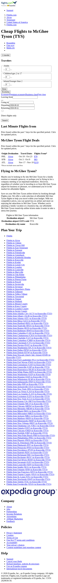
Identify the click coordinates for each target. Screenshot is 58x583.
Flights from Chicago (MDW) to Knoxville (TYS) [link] (27, 406)
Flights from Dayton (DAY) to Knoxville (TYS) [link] (27, 345)
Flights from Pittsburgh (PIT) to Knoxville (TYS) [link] (27, 445)
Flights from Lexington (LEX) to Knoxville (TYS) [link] (28, 396)
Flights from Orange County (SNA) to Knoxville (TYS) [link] (30, 474)
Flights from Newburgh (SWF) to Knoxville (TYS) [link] (28, 479)
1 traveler (5, 55)
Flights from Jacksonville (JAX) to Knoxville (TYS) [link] (28, 387)
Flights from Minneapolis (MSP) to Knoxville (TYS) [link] (28, 421)
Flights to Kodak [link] (13, 262)
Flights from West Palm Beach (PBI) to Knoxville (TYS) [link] (30, 435)
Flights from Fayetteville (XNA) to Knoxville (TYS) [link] (28, 484)
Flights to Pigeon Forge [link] (16, 279)
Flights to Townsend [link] (15, 296)
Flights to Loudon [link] (14, 267)
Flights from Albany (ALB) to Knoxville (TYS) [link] (26, 316)
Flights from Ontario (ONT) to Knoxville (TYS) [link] (27, 428)
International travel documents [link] (19, 569)
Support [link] (9, 559)
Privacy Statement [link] (14, 533)
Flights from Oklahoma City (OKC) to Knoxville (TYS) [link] (30, 426)
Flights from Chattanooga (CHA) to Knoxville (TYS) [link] (29, 335)
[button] (29, 230)
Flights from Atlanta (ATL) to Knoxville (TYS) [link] (26, 318)
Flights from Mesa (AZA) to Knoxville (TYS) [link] (26, 321)
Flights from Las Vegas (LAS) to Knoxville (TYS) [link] (28, 391)
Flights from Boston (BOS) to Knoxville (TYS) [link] (26, 328)
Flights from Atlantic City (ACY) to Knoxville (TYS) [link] (29, 313)
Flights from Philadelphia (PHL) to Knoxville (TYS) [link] (28, 438)
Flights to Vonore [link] (13, 299)
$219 (36, 162)
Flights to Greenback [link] (15, 255)
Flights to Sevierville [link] (15, 284)
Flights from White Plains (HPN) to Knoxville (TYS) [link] (29, 372)
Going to (5, 102)
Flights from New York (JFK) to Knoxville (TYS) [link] (27, 389)
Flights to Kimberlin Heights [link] (18, 257)
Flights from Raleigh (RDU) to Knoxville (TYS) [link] (27, 452)
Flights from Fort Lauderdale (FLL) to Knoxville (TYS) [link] (30, 360)
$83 (35, 159)
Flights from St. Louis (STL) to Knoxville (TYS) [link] (27, 477)
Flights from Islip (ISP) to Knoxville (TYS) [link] (24, 384)
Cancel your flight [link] (14, 561)
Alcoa (10, 156)
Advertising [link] (11, 516)
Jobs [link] (8, 509)
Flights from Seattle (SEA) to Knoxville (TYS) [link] (26, 467)
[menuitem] (5, 94)
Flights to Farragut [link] (14, 250)
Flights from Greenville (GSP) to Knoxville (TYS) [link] (28, 367)
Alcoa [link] (9, 17)
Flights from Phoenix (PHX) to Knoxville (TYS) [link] (27, 440)
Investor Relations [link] (14, 514)
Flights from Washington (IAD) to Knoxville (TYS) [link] (28, 374)
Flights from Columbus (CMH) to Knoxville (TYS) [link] (28, 340)
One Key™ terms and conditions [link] (20, 540)
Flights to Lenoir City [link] (15, 265)
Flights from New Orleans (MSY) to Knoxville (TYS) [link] (29, 423)
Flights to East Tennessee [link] (17, 248)
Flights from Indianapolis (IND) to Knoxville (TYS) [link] (28, 382)
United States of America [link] (17, 22)
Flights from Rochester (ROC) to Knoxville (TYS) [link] (28, 457)
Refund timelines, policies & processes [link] (22, 564)
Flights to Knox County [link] (16, 306)
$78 (35, 156)
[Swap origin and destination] (2, 100)
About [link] (9, 507)
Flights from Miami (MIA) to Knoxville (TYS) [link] (26, 411)
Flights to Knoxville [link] (14, 260)
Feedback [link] (10, 521)
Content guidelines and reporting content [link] (23, 547)
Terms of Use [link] (12, 538)
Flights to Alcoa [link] (13, 240)
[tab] (10, 43)
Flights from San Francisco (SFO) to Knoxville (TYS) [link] (29, 472)
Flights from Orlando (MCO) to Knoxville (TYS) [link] (27, 404)
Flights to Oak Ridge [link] (15, 274)
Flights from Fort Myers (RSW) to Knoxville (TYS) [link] (28, 460)
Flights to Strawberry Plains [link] (18, 289)
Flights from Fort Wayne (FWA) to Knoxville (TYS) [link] (28, 362)
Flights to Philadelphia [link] (15, 277)
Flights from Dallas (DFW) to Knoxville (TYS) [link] (26, 350)
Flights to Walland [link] (14, 301)
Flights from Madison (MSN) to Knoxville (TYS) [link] (27, 418)
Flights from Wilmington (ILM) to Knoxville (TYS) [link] (28, 379)
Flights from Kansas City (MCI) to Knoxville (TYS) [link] (28, 401)
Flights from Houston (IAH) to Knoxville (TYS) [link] (27, 377)
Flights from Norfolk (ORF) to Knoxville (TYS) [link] (27, 433)
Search (5, 120)
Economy (6, 92)
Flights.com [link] (11, 15)
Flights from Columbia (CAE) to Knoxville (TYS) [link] (27, 333)
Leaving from (7, 97)
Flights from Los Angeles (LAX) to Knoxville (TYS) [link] (29, 394)
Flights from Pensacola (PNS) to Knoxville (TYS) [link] (27, 447)
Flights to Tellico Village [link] (16, 294)
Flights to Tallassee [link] (14, 291)
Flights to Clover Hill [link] (15, 245)
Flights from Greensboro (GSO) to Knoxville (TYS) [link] (28, 365)
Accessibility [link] (11, 542)
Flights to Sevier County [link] (16, 311)
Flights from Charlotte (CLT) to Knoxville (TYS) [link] (27, 338)
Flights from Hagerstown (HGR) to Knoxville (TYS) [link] (29, 369)
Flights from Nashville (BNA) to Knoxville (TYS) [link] (27, 326)
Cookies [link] (9, 535)
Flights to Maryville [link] (14, 272)
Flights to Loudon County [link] (17, 309)
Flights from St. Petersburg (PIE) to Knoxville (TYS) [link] (29, 443)
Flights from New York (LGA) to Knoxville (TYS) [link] (28, 399)
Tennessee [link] (10, 20)
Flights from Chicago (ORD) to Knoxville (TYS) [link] (27, 430)
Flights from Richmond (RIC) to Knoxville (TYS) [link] (27, 455)
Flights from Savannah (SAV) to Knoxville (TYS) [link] (27, 462)
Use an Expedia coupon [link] (16, 566)
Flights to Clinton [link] (13, 243)
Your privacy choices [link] (15, 545)
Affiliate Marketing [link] (14, 519)
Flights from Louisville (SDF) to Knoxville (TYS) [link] (27, 465)
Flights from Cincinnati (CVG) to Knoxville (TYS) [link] (28, 343)
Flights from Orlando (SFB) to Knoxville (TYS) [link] (26, 469)
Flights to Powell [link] (13, 282)
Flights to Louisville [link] (14, 270)
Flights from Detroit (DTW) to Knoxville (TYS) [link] (26, 352)
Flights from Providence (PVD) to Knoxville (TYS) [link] (28, 450)
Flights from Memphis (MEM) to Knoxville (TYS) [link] (28, 408)
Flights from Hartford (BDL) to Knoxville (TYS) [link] (27, 323)
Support (9, 10)
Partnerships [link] (11, 511)
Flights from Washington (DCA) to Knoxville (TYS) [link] (28, 348)
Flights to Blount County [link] (17, 304)
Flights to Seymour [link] (14, 287)
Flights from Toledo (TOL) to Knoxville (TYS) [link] (26, 482)
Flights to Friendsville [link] (15, 252)
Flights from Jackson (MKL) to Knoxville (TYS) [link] (27, 416)
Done (4, 89)
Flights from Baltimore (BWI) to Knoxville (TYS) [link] (27, 330)
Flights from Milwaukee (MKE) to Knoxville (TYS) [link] (28, 413)
